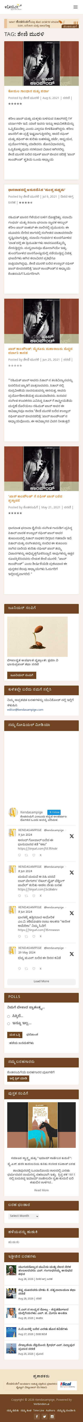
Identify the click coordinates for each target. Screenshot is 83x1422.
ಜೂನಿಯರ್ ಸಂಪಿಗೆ (21, 676)
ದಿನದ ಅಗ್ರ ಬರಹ (44, 1279)
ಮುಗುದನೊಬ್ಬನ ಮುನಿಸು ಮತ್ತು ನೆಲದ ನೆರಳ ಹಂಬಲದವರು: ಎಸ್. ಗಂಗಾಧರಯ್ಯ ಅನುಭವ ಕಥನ (45, 1271)
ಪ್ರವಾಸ (39, 1354)
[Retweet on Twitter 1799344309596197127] (27, 896)
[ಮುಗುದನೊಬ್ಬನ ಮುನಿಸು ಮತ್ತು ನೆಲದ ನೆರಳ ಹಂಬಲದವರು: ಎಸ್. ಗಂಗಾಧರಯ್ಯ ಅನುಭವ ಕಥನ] (11, 1270)
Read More (41, 1191)
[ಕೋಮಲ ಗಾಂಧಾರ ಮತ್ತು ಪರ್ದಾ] (41, 63)
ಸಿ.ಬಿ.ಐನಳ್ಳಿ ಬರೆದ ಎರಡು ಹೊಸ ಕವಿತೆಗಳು (43, 1330)
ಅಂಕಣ (39, 1318)
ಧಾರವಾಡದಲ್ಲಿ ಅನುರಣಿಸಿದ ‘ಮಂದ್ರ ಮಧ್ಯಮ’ (36, 190)
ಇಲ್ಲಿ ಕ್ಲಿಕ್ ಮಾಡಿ (18, 1079)
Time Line (38, 1411)
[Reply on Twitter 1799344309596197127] (20, 896)
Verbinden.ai (41, 1404)
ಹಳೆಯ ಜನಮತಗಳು (21, 1044)
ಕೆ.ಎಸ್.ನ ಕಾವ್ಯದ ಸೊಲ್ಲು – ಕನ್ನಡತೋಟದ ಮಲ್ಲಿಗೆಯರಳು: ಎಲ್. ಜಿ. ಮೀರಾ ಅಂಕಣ (43, 1312)
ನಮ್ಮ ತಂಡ (26, 1411)
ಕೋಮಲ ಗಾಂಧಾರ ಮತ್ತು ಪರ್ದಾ (28, 91)
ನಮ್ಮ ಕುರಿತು (13, 1411)
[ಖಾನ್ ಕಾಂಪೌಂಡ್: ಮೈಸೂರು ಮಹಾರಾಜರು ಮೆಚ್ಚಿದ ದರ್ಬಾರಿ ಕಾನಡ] (41, 321)
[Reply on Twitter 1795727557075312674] (20, 969)
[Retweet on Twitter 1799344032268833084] (27, 937)
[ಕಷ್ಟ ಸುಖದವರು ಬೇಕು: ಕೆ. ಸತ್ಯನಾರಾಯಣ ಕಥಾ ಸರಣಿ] (11, 1293)
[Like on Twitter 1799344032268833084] (35, 937)
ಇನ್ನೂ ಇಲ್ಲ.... (21, 1023)
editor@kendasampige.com (25, 710)
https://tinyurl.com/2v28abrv (37, 890)
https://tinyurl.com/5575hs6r (37, 849)
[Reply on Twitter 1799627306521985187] (20, 855)
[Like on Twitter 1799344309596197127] (35, 896)
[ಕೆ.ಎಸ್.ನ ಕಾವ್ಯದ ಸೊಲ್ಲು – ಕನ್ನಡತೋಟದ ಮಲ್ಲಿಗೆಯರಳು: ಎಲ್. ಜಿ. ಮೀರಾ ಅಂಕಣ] (11, 1313)
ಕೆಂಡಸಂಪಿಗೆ (30, 508)
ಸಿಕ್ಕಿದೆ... (17, 1016)
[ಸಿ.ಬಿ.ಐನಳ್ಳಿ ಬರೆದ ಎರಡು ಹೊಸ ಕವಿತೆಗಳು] (11, 1332)
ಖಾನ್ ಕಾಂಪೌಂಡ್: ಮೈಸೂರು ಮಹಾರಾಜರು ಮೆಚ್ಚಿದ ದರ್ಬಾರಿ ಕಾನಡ (40, 351)
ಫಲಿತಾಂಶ (32, 1035)
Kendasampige (30, 831)
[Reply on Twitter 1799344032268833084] (20, 937)
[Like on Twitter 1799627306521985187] (35, 855)
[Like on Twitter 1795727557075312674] (35, 969)
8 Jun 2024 (25, 872)
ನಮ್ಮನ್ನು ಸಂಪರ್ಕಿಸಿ (66, 1411)
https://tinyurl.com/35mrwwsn (39, 931)
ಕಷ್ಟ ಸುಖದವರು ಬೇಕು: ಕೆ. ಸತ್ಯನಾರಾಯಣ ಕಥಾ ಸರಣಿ (47, 1292)
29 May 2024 (26, 953)
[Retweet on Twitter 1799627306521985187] (27, 855)
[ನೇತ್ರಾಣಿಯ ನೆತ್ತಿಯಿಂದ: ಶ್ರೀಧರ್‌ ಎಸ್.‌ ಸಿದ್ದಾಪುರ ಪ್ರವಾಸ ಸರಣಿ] (11, 1348)
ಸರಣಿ (66, 98)
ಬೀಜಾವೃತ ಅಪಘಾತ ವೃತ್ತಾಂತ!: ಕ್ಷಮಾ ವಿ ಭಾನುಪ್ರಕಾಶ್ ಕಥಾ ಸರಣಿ (32, 663)
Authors (50, 1411)
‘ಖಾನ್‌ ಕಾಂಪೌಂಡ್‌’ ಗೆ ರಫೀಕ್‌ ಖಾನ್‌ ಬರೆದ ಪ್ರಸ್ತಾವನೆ (35, 499)
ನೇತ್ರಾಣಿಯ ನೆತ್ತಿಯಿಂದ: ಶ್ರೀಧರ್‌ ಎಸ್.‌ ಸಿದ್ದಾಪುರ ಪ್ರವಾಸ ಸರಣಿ (46, 1347)
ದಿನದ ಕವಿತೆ (41, 1334)
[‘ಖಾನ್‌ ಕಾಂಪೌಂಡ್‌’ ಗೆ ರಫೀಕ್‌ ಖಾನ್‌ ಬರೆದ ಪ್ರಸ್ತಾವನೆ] (41, 468)
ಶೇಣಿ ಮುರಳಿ (31, 98)
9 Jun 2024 (25, 835)
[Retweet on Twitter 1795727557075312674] (27, 969)
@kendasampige (54, 830)
